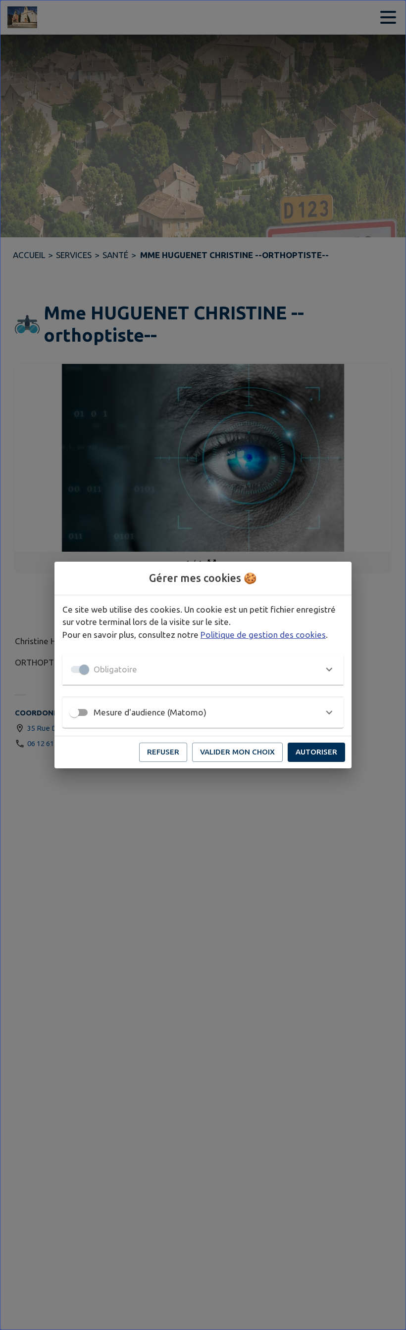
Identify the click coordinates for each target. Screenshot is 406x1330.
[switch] (74, 712)
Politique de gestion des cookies (263, 634)
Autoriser (316, 752)
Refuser (163, 752)
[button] (203, 669)
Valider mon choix (237, 752)
